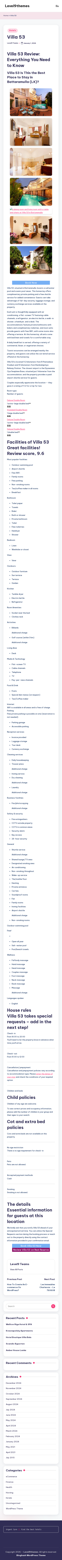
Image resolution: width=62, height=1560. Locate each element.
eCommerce (11, 1476)
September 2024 (14, 1399)
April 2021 (10, 1452)
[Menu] (57, 6)
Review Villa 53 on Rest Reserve (31, 1249)
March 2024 (11, 1431)
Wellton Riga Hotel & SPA (19, 1324)
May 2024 (11, 1420)
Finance (9, 1482)
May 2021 (10, 1447)
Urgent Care (11, 1530)
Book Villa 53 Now (31, 1245)
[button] (16, 1269)
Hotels (12, 30)
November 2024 (13, 1388)
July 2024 (10, 1409)
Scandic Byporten (15, 1343)
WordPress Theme (14, 1508)
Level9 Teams (19, 1264)
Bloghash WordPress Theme (31, 1555)
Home (5, 16)
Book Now (31, 282)
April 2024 (11, 1425)
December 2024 (13, 1383)
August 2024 (12, 1404)
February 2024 (13, 1436)
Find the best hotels (31, 1530)
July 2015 (10, 1457)
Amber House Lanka (16, 1350)
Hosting (9, 1492)
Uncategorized (13, 1503)
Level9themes (17, 6)
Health (9, 1487)
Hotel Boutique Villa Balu (18, 1337)
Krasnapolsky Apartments (19, 1330)
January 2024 (12, 1441)
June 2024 (11, 1415)
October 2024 (13, 1393)
